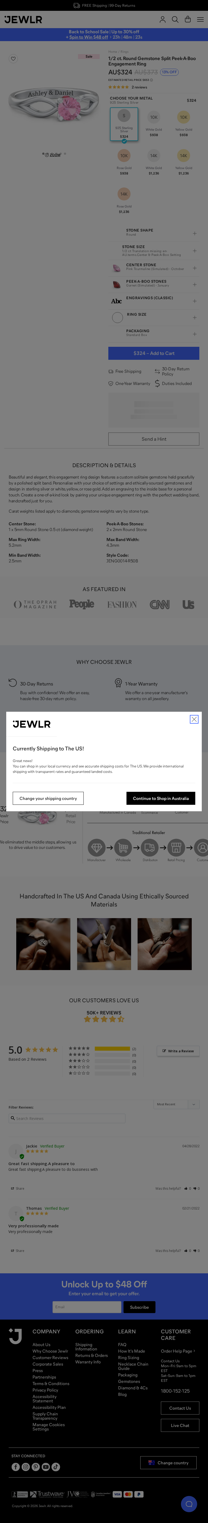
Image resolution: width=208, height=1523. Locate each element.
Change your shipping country (48, 798)
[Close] (194, 719)
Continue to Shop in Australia (161, 798)
